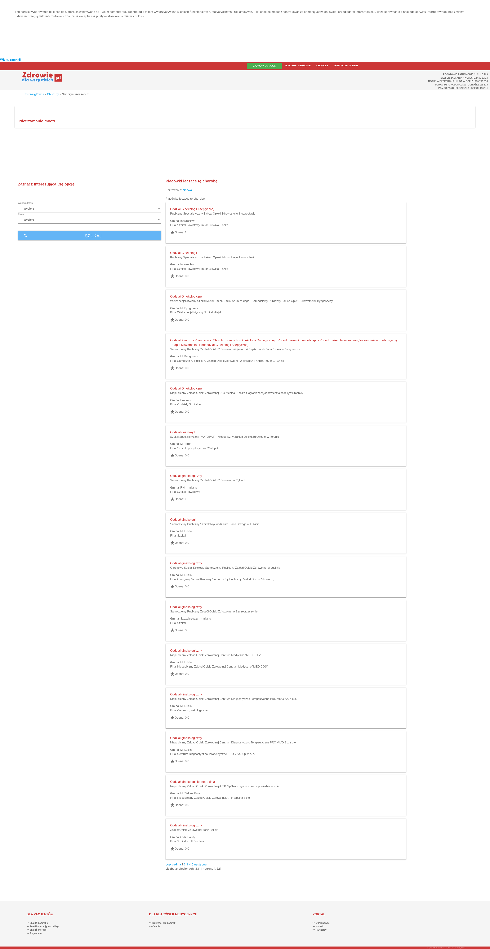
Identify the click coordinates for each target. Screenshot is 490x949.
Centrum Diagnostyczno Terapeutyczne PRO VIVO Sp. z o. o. (216, 753)
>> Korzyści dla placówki (162, 923)
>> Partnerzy (320, 930)
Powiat (21, 214)
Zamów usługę (264, 65)
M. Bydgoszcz (189, 308)
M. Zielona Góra (190, 793)
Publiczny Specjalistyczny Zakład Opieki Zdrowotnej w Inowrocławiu (212, 213)
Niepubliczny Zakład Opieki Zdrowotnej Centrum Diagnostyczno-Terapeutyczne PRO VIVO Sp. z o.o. (233, 698)
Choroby (322, 65)
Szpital (181, 535)
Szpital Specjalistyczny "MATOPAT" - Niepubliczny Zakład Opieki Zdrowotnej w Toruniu (224, 436)
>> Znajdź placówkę (37, 923)
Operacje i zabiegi (346, 65)
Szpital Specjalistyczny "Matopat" (198, 448)
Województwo (25, 203)
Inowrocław (187, 220)
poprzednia (173, 864)
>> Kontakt (318, 926)
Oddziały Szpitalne (189, 404)
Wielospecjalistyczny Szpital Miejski (199, 312)
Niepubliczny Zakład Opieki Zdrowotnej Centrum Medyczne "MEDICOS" (215, 655)
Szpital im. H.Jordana (190, 841)
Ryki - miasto (188, 487)
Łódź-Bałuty (187, 837)
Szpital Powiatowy (188, 491)
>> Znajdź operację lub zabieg (43, 926)
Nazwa (187, 190)
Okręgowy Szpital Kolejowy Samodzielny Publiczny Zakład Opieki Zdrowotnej (225, 579)
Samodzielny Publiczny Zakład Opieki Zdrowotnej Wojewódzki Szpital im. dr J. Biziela (230, 360)
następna (200, 864)
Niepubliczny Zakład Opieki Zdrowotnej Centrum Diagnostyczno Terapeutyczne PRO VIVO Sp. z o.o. (233, 742)
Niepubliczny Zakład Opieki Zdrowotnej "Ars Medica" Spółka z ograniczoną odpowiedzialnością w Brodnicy (236, 392)
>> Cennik (154, 926)
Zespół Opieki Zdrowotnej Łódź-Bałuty (194, 829)
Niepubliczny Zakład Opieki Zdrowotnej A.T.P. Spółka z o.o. (214, 797)
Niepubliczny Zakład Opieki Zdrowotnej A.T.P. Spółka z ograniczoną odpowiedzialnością (224, 786)
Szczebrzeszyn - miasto (195, 618)
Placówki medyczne (298, 65)
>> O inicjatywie (321, 923)
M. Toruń (185, 443)
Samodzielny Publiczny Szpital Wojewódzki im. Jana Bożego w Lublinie (214, 524)
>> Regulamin (34, 933)
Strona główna (34, 94)
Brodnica (185, 400)
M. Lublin (186, 531)
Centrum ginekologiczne (192, 710)
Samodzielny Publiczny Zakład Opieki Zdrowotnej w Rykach (207, 480)
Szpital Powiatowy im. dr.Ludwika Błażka (202, 225)
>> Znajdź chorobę (37, 930)
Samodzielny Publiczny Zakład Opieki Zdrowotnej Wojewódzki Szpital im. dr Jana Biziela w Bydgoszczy (235, 349)
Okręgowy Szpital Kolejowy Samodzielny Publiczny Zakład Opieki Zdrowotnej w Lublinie (225, 567)
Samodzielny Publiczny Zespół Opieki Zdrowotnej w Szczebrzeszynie (213, 611)
